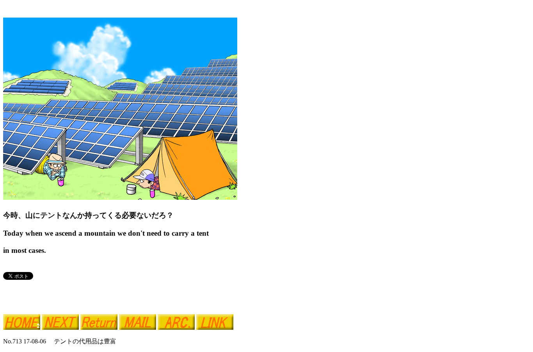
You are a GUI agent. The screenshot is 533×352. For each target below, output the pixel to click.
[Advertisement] (94, 293)
